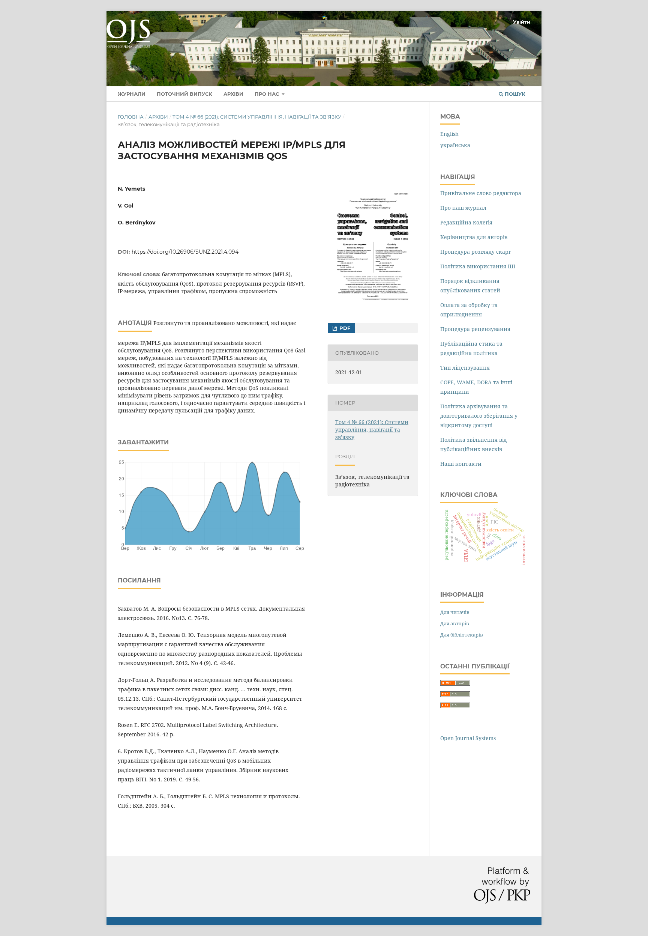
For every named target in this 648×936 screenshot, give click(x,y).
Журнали (132, 94)
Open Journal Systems (468, 738)
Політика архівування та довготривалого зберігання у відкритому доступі (479, 416)
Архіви (233, 94)
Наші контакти (461, 463)
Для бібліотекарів (461, 634)
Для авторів (454, 623)
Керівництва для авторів (473, 237)
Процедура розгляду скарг (475, 251)
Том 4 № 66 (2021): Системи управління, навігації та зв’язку (256, 117)
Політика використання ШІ (477, 266)
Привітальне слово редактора (480, 193)
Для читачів (455, 612)
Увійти (521, 22)
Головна (131, 117)
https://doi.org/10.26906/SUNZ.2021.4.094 (185, 251)
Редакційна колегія (466, 222)
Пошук (514, 94)
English (449, 133)
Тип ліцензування (465, 367)
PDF (344, 328)
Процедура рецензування (475, 329)
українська (455, 145)
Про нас (267, 94)
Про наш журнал (463, 207)
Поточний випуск (184, 94)
